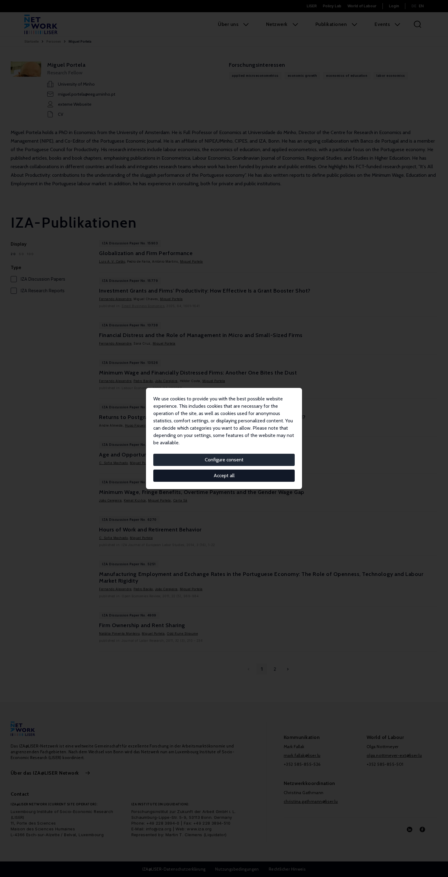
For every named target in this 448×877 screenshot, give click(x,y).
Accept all (224, 475)
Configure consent (224, 460)
